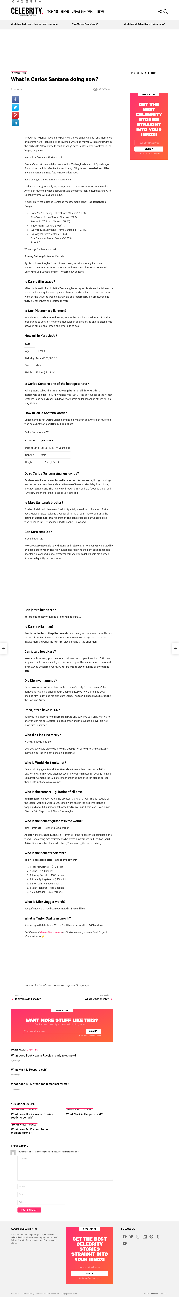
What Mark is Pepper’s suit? (85, 24)
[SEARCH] (165, 11)
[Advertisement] (89, 48)
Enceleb (154, 1294)
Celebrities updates (51, 932)
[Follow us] (160, 11)
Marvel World (19, 1110)
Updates (78, 11)
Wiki (90, 11)
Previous (12, 24)
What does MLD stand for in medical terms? (144, 24)
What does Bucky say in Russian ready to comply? (34, 24)
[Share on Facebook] (15, 99)
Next (166, 24)
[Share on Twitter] (15, 107)
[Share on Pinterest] (15, 115)
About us (164, 1294)
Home (65, 11)
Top (52, 11)
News (101, 11)
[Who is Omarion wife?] (175, 648)
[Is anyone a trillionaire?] (3, 648)
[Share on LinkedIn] (15, 122)
